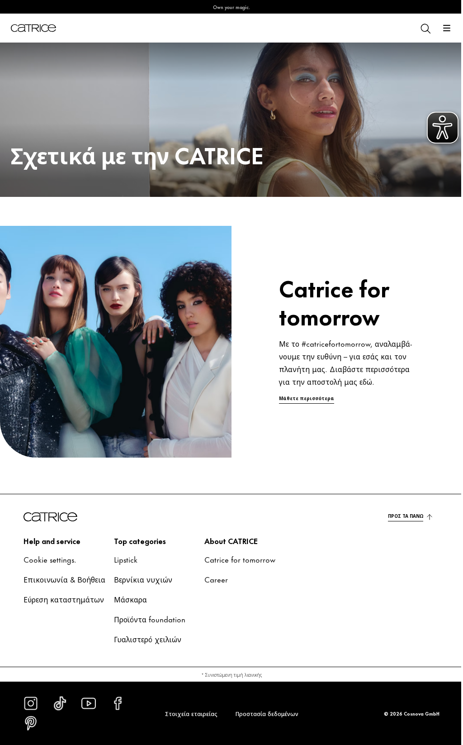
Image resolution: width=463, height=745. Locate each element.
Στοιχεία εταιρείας (187, 713)
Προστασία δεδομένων (263, 713)
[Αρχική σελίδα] (33, 28)
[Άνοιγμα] (440, 28)
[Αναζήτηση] (418, 28)
